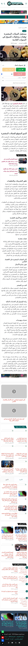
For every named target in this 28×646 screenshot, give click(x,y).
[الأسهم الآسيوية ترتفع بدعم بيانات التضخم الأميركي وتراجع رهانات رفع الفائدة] (7, 463)
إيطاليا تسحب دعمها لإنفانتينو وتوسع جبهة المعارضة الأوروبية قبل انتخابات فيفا (9, 515)
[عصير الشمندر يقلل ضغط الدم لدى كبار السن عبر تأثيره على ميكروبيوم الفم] (23, 586)
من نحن (5, 636)
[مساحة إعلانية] (14, 21)
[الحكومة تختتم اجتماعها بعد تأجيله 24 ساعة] (23, 593)
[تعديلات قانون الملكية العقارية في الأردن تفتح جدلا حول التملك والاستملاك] (7, 433)
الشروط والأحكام (12, 636)
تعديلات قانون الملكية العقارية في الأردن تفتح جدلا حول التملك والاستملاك (7, 439)
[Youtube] (2, 637)
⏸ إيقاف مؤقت (9, 69)
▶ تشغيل (20, 69)
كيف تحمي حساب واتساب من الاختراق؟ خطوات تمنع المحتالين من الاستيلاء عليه (10, 493)
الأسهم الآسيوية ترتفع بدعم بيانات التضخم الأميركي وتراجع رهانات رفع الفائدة (7, 470)
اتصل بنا (12, 639)
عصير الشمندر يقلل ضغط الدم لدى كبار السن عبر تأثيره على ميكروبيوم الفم (9, 586)
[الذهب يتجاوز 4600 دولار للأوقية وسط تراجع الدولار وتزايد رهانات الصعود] (23, 170)
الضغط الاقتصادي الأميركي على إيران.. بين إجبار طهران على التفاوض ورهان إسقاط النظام (9, 161)
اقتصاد (19, 27)
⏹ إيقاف (19, 74)
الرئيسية (24, 27)
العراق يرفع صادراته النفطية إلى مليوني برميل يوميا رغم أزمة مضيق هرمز (7, 455)
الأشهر (7, 479)
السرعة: (24, 77)
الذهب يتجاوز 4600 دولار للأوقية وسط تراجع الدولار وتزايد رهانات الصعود (10, 171)
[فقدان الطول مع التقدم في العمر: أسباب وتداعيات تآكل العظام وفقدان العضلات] (23, 571)
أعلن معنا (7, 639)
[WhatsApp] (2, 631)
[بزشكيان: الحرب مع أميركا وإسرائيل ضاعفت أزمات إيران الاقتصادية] (21, 463)
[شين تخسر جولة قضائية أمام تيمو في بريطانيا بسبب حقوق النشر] (21, 448)
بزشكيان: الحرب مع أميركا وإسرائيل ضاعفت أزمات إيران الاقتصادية (21, 470)
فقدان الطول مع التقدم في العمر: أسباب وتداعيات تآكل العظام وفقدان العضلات (9, 569)
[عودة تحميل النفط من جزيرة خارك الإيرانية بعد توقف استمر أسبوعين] (21, 433)
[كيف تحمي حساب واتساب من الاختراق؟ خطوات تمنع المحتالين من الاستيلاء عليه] (22, 494)
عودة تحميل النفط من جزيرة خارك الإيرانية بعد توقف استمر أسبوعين (21, 439)
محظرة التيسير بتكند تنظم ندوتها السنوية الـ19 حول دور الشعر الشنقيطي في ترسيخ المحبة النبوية (9, 486)
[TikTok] (2, 643)
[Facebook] (2, 640)
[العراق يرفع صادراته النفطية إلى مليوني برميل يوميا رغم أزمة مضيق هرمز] (7, 448)
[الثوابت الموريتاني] (15, 3)
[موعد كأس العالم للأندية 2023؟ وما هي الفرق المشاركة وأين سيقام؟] (23, 579)
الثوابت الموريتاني (22, 43)
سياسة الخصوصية (20, 636)
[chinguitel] (14, 12)
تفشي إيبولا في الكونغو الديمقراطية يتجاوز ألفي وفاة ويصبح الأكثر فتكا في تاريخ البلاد (9, 500)
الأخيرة (21, 479)
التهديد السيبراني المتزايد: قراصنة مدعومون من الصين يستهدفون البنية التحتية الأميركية (9, 599)
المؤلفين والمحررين (19, 639)
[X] (2, 634)
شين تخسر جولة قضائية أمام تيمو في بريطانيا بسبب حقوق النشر (21, 455)
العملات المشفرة (17, 103)
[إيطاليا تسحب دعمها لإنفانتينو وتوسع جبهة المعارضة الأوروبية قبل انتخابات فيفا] (22, 515)
